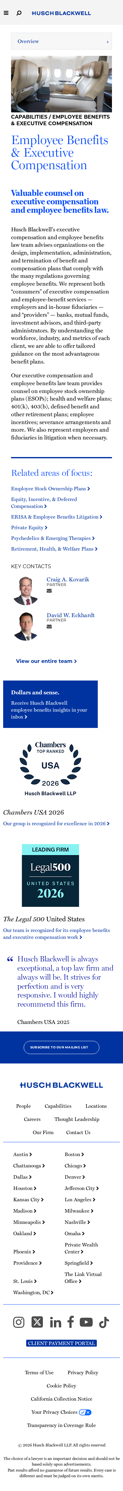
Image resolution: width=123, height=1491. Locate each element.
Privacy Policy (82, 1372)
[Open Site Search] (19, 12)
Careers (32, 1119)
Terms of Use (39, 1372)
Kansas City (27, 1199)
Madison (23, 1210)
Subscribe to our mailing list (59, 1047)
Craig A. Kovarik (68, 579)
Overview (28, 41)
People (23, 1105)
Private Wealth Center (81, 1248)
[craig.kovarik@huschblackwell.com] (49, 590)
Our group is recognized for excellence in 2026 (55, 823)
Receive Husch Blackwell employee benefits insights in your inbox (49, 709)
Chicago (74, 1165)
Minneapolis (27, 1222)
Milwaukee (78, 1210)
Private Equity (28, 527)
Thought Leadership (77, 1119)
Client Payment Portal (61, 1343)
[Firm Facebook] (73, 1325)
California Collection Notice (61, 1398)
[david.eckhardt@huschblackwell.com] (49, 626)
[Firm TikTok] (104, 1325)
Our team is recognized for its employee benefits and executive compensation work (56, 933)
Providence (26, 1262)
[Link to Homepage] (61, 13)
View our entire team (45, 661)
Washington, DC (32, 1292)
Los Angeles (79, 1199)
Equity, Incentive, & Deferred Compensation (44, 502)
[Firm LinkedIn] (58, 1325)
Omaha (73, 1233)
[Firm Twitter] (40, 1325)
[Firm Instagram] (21, 1325)
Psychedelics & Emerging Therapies (51, 538)
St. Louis (23, 1281)
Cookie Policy (61, 1385)
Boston (73, 1154)
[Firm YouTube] (89, 1325)
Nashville (76, 1222)
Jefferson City (80, 1188)
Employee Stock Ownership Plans (49, 488)
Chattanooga (27, 1165)
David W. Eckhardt (71, 615)
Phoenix (22, 1251)
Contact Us (78, 1132)
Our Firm (43, 1132)
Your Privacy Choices (55, 1411)
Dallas (21, 1176)
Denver (73, 1176)
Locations (96, 1105)
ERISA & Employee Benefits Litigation (55, 516)
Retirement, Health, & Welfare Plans (53, 548)
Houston (23, 1188)
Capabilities (29, 117)
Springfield (77, 1262)
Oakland (23, 1233)
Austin (21, 1154)
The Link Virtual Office (83, 1277)
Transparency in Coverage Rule (61, 1425)
